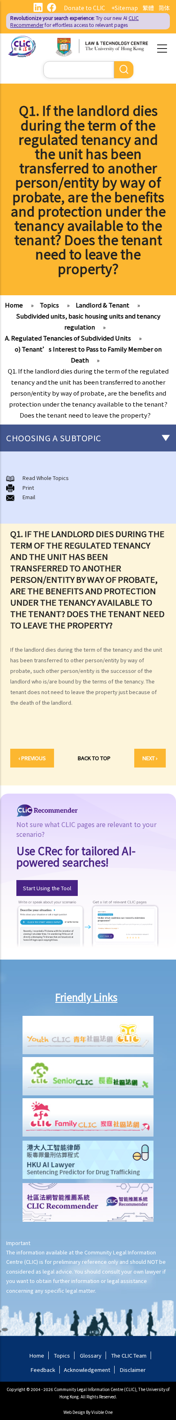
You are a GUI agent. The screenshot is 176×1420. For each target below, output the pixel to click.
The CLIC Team (129, 1355)
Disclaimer (133, 1370)
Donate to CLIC (84, 8)
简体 (164, 8)
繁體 (148, 8)
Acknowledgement (87, 1370)
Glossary (91, 1355)
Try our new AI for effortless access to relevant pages (74, 21)
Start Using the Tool (47, 888)
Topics (49, 305)
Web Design (74, 1412)
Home (14, 305)
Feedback (43, 1370)
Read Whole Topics (46, 478)
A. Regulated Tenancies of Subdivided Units (68, 338)
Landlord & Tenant (102, 305)
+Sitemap (124, 8)
